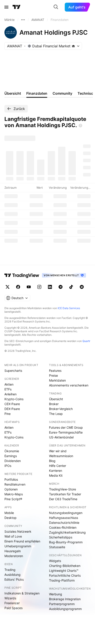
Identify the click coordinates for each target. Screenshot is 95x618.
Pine (7, 414)
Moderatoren (13, 556)
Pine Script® (13, 499)
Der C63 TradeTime (63, 499)
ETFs (7, 389)
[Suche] (55, 7)
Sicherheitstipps (60, 537)
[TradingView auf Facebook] (18, 287)
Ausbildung (12, 574)
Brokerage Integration (65, 599)
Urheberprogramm (17, 546)
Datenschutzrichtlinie (64, 522)
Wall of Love (13, 536)
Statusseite (57, 547)
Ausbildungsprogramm (65, 609)
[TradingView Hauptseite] (17, 7)
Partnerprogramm (62, 604)
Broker (54, 404)
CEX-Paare (12, 404)
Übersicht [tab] (12, 93)
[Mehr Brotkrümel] (23, 20)
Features (55, 370)
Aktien (8, 384)
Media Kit (56, 475)
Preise (53, 375)
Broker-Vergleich (61, 409)
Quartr (86, 341)
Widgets (55, 561)
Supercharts (13, 370)
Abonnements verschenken (68, 385)
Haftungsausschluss (63, 518)
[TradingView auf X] (7, 287)
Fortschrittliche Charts (65, 575)
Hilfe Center (57, 466)
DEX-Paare (12, 409)
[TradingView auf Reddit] (82, 287)
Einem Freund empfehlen (22, 541)
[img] (73, 46)
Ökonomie (11, 451)
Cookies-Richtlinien (62, 527)
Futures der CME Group (66, 427)
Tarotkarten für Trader (65, 494)
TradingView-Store (62, 489)
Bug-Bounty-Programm (66, 542)
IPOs (7, 466)
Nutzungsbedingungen (65, 513)
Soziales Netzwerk (17, 531)
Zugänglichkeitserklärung (67, 532)
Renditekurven (14, 484)
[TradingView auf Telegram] (60, 287)
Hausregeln (12, 551)
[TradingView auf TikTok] (71, 287)
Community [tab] (62, 93)
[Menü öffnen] (6, 7)
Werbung (55, 594)
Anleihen (10, 394)
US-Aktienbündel (61, 437)
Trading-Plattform (62, 580)
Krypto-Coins (13, 399)
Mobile (9, 513)
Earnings (10, 456)
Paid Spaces (13, 608)
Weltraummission (61, 456)
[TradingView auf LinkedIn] (50, 287)
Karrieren (55, 470)
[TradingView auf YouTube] (29, 287)
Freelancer (12, 603)
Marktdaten (57, 380)
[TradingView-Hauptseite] (21, 275)
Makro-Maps (13, 494)
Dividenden (12, 461)
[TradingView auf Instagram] (39, 287)
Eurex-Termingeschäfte (66, 432)
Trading (9, 570)
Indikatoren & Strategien (22, 593)
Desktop (10, 518)
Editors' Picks (14, 579)
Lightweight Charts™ (63, 570)
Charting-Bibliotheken (64, 566)
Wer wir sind (57, 451)
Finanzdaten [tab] (36, 93)
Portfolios (11, 479)
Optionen (11, 489)
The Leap (56, 414)
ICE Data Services (69, 308)
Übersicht (56, 399)
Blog (52, 461)
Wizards (10, 598)
